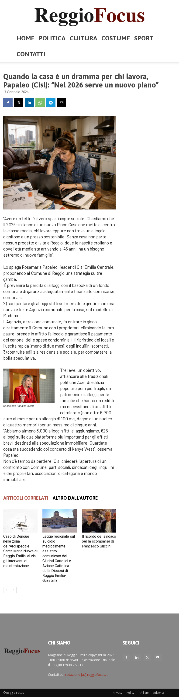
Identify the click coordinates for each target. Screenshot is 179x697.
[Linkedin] (29, 102)
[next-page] (14, 590)
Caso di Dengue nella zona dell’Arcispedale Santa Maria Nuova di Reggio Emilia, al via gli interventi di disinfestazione (20, 551)
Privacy (117, 693)
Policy (130, 693)
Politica (52, 38)
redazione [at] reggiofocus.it (86, 674)
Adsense (159, 693)
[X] (18, 102)
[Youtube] (158, 657)
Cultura (83, 38)
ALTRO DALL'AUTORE (75, 498)
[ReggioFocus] (89, 15)
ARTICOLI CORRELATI (25, 498)
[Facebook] (8, 102)
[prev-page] (6, 590)
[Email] (61, 102)
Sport (143, 38)
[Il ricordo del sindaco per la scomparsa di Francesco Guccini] (99, 521)
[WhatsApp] (40, 102)
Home (25, 38)
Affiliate (144, 693)
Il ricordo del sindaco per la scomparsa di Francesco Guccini (99, 541)
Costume (115, 38)
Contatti (31, 54)
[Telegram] (50, 102)
